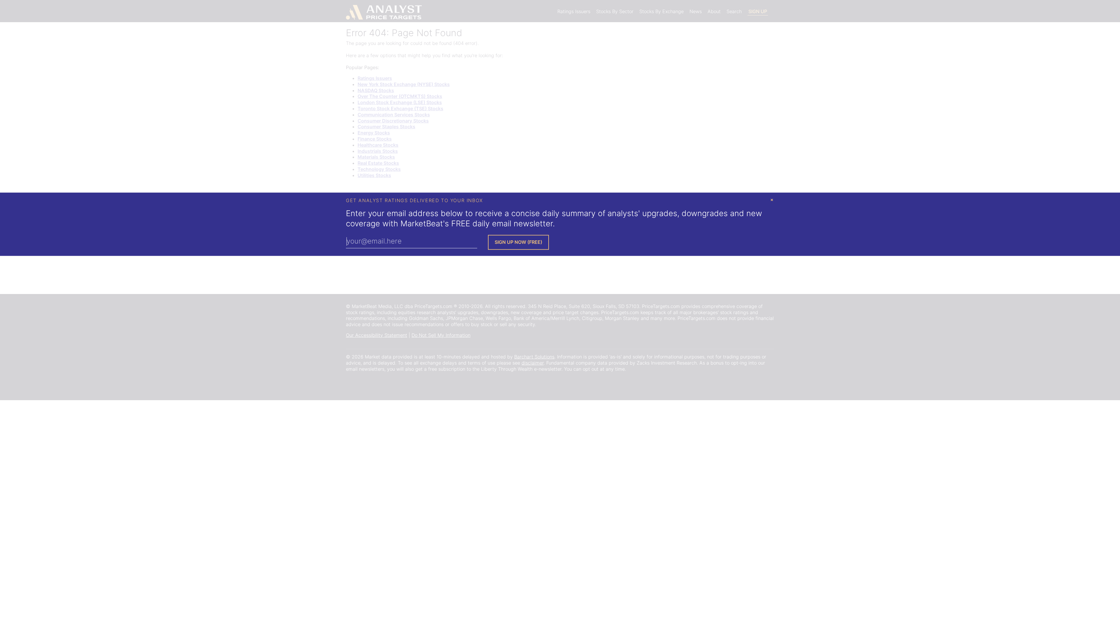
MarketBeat (421, 223)
